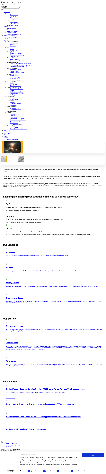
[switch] (45, 471)
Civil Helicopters (14, 18)
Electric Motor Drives (15, 103)
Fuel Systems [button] (10, 96)
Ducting (12, 83)
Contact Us (7, 138)
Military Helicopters (15, 24)
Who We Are (7, 130)
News (5, 135)
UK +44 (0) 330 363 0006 (10, 443)
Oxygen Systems (14, 108)
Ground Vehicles (11, 28)
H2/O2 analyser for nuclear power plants (21, 65)
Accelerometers (14, 114)
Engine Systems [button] (11, 81)
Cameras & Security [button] (12, 58)
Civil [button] (8, 13)
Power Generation (12, 37)
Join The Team (8, 132)
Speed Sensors (14, 123)
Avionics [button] (9, 47)
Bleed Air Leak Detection (16, 89)
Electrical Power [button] (11, 74)
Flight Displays (14, 50)
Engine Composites (15, 84)
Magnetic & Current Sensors (17, 118)
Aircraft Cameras (14, 59)
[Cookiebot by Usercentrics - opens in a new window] (10, 471)
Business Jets (14, 15)
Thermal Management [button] (13, 126)
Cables (12, 90)
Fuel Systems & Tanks (16, 98)
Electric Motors (14, 105)
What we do (7, 40)
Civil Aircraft (13, 16)
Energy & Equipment (9, 35)
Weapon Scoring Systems (14, 34)
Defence (6, 27)
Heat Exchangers (14, 127)
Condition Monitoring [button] (12, 62)
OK (93, 455)
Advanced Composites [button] (13, 41)
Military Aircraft (14, 22)
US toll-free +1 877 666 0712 (12, 445)
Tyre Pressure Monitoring (17, 55)
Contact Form (7, 446)
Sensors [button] (9, 112)
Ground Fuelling (14, 99)
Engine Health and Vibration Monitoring (20, 64)
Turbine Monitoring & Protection (18, 66)
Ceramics (12, 115)
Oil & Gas (9, 38)
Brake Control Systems (16, 53)
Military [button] (9, 21)
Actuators (12, 102)
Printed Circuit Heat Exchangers (18, 129)
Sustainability (7, 133)
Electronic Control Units (16, 92)
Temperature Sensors (16, 124)
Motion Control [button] (11, 101)
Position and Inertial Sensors (18, 120)
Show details (81, 471)
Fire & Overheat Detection (17, 93)
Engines (12, 19)
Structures (13, 46)
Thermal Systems (11, 32)
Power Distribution (15, 78)
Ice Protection (14, 43)
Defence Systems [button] (12, 68)
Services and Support (12, 25)
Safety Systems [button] (11, 106)
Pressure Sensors (15, 121)
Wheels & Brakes (14, 56)
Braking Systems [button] (11, 52)
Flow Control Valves (15, 86)
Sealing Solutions (11, 111)
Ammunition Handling (12, 31)
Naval (8, 29)
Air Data (12, 49)
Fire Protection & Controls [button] (14, 87)
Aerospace (7, 12)
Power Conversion (15, 77)
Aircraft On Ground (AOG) (13, 139)
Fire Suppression (14, 95)
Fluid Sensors (13, 117)
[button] (4, 6)
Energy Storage (14, 75)
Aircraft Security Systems (17, 61)
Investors (6, 136)
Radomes (12, 44)
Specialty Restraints (15, 109)
